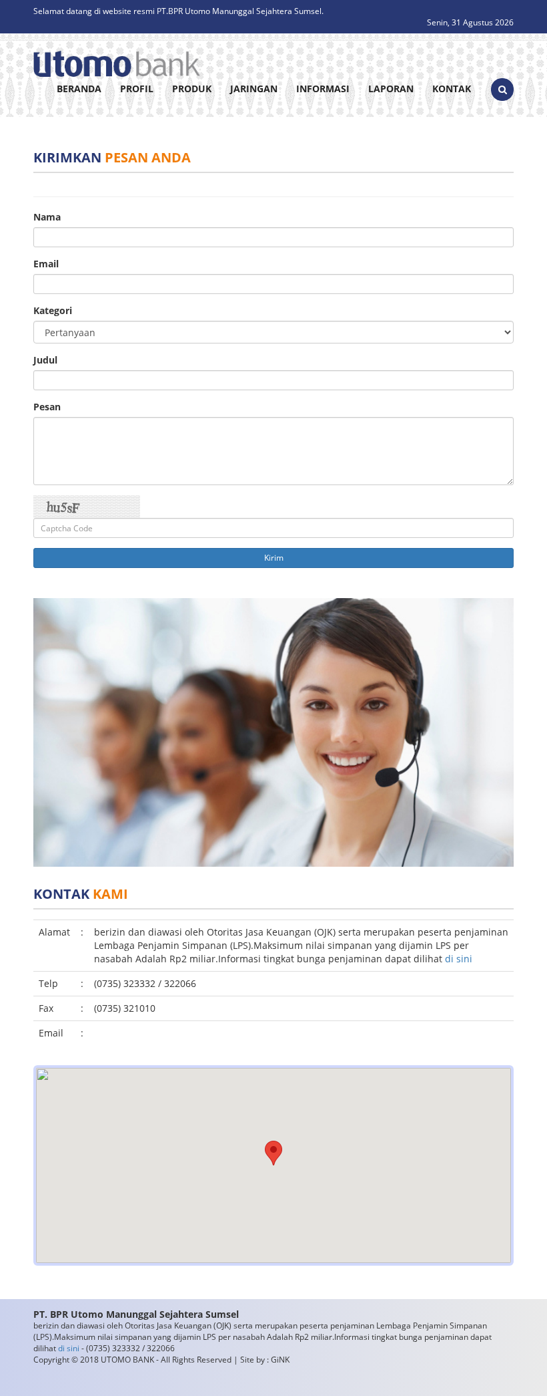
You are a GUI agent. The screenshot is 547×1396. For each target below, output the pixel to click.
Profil (136, 88)
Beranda (79, 88)
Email (46, 263)
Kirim (274, 557)
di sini (458, 958)
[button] (273, 1153)
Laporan (391, 88)
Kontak (451, 88)
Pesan (47, 406)
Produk (191, 88)
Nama (47, 217)
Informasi (323, 88)
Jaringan (254, 88)
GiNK (280, 1359)
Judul (45, 360)
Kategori (52, 310)
